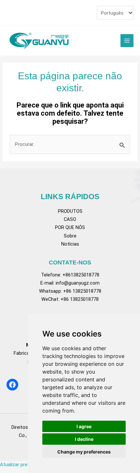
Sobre (70, 236)
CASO (70, 219)
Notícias (70, 244)
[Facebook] (12, 384)
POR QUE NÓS (70, 227)
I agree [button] (84, 426)
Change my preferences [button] (84, 451)
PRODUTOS (70, 211)
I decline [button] (84, 439)
